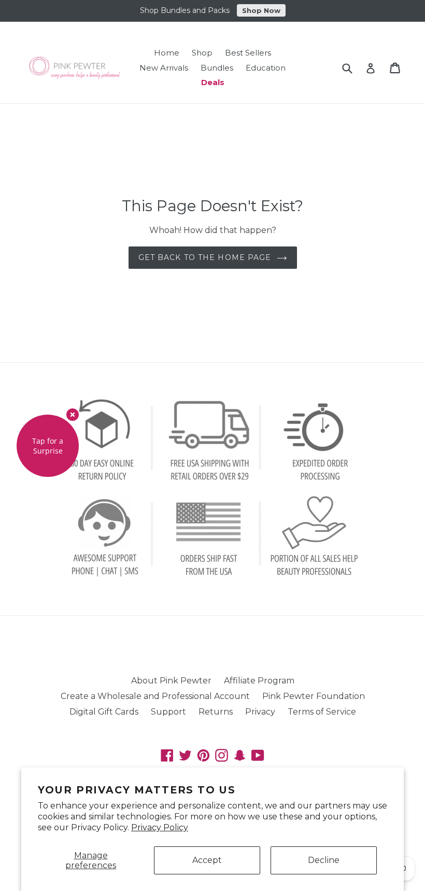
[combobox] (353, 67)
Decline (323, 860)
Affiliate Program (259, 681)
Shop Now (261, 10)
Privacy (260, 712)
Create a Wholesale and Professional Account (155, 696)
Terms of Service (322, 712)
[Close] (72, 414)
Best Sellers (248, 53)
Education (266, 68)
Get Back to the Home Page (205, 257)
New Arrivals (163, 68)
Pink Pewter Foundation (313, 696)
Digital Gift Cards (103, 712)
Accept (207, 860)
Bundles (217, 68)
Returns (216, 712)
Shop (202, 53)
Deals (212, 82)
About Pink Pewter (171, 681)
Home (166, 53)
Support (168, 712)
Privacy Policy (159, 827)
